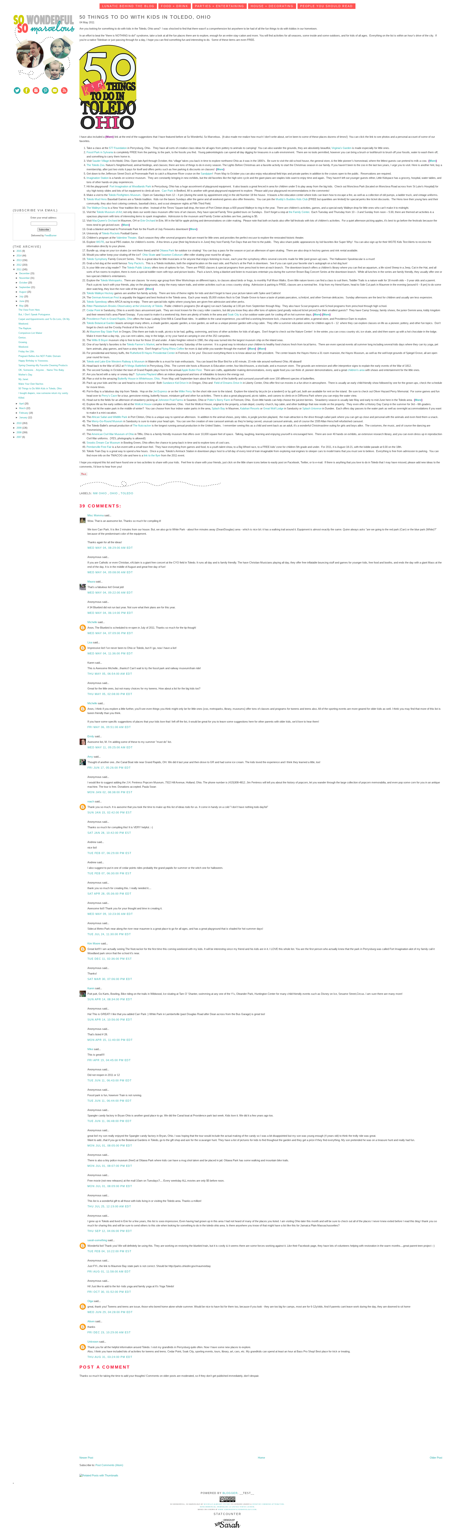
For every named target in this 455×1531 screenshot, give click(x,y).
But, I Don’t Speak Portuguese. (34, 314)
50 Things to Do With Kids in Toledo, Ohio (40, 388)
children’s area (356, 369)
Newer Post (86, 1457)
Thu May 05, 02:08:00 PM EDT (109, 693)
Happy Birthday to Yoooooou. (33, 360)
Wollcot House (143, 404)
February (24, 413)
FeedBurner (51, 235)
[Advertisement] (39, 122)
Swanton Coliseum (172, 254)
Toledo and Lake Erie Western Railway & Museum (116, 361)
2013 (19, 260)
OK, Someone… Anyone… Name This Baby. (41, 370)
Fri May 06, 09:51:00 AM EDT (109, 727)
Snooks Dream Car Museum (103, 442)
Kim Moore (94, 943)
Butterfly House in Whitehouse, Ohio (139, 378)
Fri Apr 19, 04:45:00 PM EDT (109, 1060)
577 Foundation (118, 147)
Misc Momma (95, 515)
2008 (19, 432)
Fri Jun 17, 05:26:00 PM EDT (109, 767)
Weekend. (23, 323)
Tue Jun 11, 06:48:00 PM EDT (109, 1120)
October (23, 282)
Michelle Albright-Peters (217, 1504)
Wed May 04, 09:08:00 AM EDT (110, 572)
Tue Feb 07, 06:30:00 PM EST (109, 873)
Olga (90, 1301)
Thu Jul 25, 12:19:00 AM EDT (109, 1206)
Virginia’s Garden (341, 147)
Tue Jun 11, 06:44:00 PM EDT (109, 1100)
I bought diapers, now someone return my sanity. (43, 393)
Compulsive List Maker (30, 333)
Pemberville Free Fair (99, 446)
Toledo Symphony (97, 258)
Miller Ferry (185, 391)
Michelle (92, 622)
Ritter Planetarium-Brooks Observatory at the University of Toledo (124, 305)
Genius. (22, 337)
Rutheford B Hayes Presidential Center (152, 352)
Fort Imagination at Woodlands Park (130, 186)
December (24, 273)
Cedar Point (93, 310)
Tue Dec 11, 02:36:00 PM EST (109, 958)
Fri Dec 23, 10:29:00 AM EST (109, 1332)
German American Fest (105, 297)
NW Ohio (100, 493)
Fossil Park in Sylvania (100, 152)
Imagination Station (98, 177)
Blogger (230, 1493)
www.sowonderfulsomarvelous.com (237, 1509)
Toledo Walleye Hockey (100, 293)
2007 (19, 437)
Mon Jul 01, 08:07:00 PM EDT (109, 1165)
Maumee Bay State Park (104, 331)
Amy (90, 756)
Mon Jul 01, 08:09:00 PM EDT (109, 1186)
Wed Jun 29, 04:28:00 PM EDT (110, 1312)
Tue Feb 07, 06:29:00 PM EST (109, 853)
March (22, 408)
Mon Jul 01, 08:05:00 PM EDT (109, 1145)
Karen (91, 988)
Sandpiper (206, 173)
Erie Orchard (147, 220)
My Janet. (23, 379)
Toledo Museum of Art (109, 212)
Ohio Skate (148, 254)
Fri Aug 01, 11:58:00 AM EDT (109, 1271)
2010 (19, 423)
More (432, 160)
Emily (91, 736)
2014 (19, 255)
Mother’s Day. (25, 374)
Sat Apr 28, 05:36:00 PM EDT (109, 893)
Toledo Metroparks (111, 280)
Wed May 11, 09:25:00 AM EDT (110, 747)
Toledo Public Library (139, 267)
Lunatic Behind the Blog (128, 6)
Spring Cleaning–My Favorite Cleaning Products (43, 365)
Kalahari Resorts (249, 408)
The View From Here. (29, 310)
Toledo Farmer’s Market (140, 344)
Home (261, 1457)
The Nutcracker (142, 425)
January (23, 417)
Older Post (436, 1457)
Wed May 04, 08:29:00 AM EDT (110, 547)
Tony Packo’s (136, 263)
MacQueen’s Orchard (104, 220)
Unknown (93, 1341)
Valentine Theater (126, 237)
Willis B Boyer (100, 340)
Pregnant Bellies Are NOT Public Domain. (39, 356)
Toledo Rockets (111, 233)
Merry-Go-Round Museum (107, 421)
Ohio (114, 493)
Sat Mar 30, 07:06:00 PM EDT (109, 979)
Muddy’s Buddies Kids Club (292, 199)
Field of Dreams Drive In (228, 382)
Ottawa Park (167, 250)
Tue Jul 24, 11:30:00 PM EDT (109, 934)
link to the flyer (152, 455)
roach (91, 801)
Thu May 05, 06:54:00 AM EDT (109, 673)
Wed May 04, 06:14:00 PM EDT (110, 612)
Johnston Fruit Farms (170, 399)
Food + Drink (174, 6)
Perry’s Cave (109, 395)
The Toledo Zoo (95, 165)
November (24, 278)
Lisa (90, 642)
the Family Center (299, 212)
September (25, 287)
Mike (90, 1049)
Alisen (91, 1321)
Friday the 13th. (26, 351)
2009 (19, 427)
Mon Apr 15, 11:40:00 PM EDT (110, 1039)
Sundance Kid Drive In (176, 382)
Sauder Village (100, 160)
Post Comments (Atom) (109, 1465)
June (22, 301)
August (23, 292)
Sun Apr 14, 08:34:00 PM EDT (109, 999)
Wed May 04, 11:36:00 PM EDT (110, 653)
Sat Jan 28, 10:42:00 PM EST (109, 832)
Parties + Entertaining (219, 6)
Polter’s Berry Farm (218, 399)
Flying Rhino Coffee (172, 348)
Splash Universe (312, 408)
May (21, 305)
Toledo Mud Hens (97, 199)
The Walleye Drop (97, 207)
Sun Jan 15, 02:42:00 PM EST (109, 812)
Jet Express (160, 391)
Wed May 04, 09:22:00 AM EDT (110, 592)
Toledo (127, 493)
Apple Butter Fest (191, 369)
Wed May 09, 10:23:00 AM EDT (110, 913)
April (22, 403)
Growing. (23, 342)
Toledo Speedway (97, 301)
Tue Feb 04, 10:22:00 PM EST (109, 1251)
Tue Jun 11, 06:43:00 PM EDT (109, 1080)
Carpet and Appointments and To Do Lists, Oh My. (44, 319)
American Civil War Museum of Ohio (113, 434)
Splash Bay (218, 408)
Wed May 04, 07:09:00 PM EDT (110, 633)
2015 (19, 251)
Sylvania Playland (146, 374)
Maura (91, 581)
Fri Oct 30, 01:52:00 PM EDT (109, 1291)
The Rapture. (25, 328)
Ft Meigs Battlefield (135, 365)
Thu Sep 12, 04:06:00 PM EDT (109, 1230)
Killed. (21, 397)
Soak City (233, 314)
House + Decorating (272, 6)
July (21, 296)
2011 (19, 269)
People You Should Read (326, 6)
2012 (19, 264)
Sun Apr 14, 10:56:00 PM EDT (109, 1019)
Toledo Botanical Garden (101, 323)
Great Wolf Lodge (273, 408)
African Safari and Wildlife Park (109, 416)
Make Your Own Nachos (30, 384)
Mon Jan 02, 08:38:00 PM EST (110, 792)
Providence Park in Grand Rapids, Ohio (109, 318)
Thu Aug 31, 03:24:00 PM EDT (109, 1356)
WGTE (100, 241)
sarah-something (97, 1240)
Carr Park (167, 190)
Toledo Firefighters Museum (124, 194)
